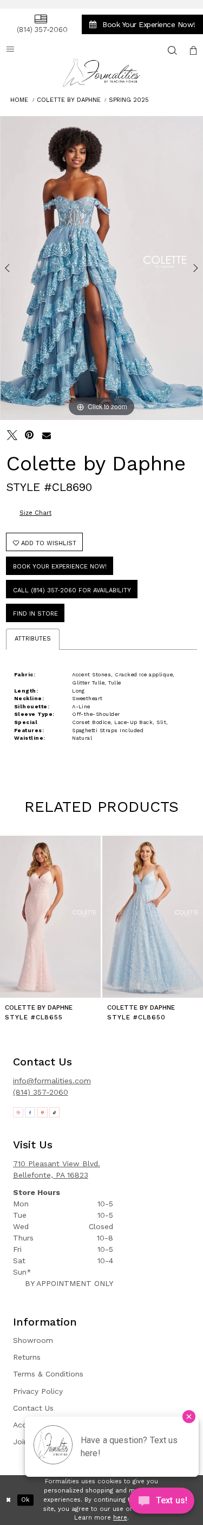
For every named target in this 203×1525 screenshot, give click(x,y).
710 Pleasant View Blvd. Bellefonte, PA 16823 (56, 1169)
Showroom (33, 1340)
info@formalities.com (52, 1080)
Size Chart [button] (35, 512)
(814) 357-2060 (40, 1092)
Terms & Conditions (48, 1373)
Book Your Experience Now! (60, 566)
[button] (193, 50)
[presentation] (50, 917)
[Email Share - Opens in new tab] (47, 435)
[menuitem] (40, 24)
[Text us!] (161, 1503)
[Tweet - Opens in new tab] (12, 435)
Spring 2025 (129, 100)
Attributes (33, 638)
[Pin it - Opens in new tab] (29, 435)
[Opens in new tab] (18, 1112)
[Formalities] (101, 72)
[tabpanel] (101, 268)
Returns (27, 1357)
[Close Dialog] (8, 1500)
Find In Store (35, 613)
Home (19, 100)
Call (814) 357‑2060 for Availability (72, 590)
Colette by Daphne (69, 100)
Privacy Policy (38, 1391)
